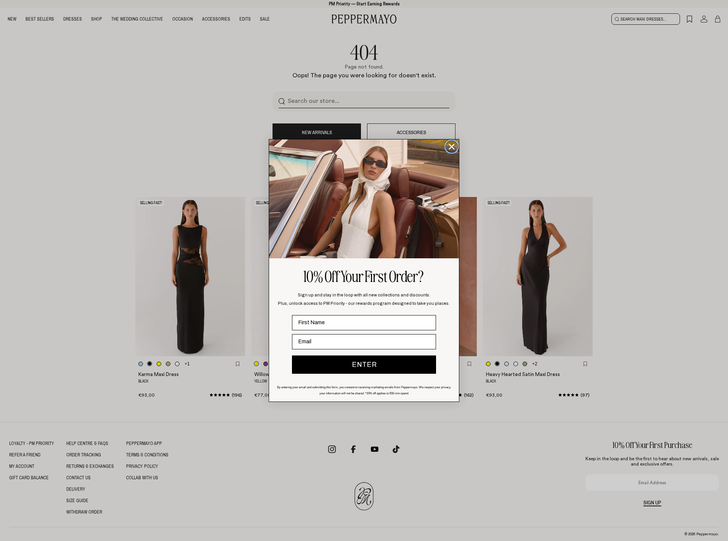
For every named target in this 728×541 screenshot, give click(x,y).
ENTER (364, 364)
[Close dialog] (452, 147)
